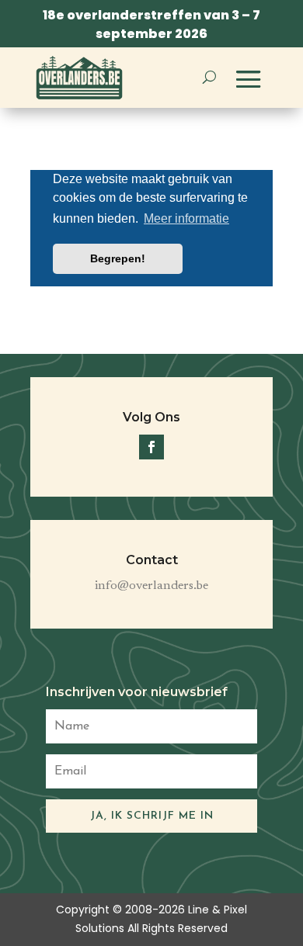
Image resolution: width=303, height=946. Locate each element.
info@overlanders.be (151, 586)
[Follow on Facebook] (151, 447)
